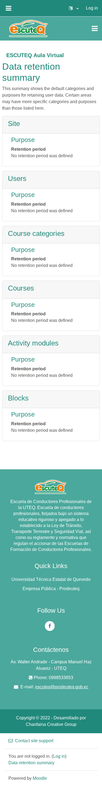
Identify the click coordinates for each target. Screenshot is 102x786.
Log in (92, 8)
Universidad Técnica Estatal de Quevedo (51, 579)
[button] (74, 8)
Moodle (40, 778)
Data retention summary (31, 762)
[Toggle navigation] (94, 28)
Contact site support (34, 740)
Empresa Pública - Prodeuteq (51, 588)
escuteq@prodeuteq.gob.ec (61, 687)
